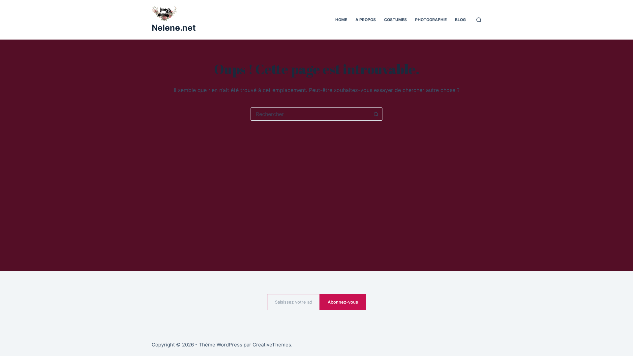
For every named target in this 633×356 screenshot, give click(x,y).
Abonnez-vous (343, 302)
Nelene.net (174, 28)
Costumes (395, 19)
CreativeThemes (272, 344)
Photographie (431, 19)
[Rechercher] (478, 19)
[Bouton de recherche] (376, 114)
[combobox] (310, 114)
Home (341, 19)
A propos (365, 19)
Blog (460, 19)
